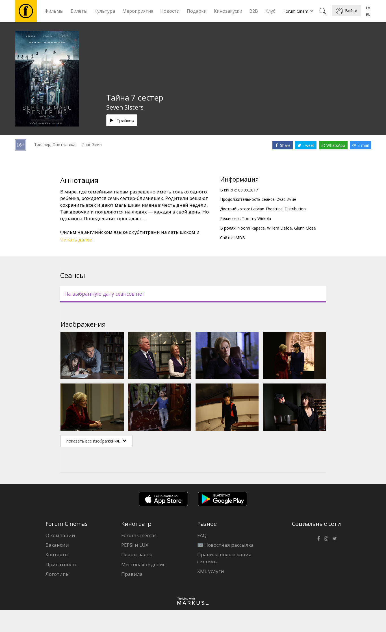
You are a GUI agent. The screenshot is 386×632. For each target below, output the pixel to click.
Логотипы (57, 574)
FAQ (202, 535)
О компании (60, 535)
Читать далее (76, 239)
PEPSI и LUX (134, 545)
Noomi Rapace (251, 228)
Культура (104, 11)
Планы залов (136, 554)
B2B (253, 11)
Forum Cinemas (139, 535)
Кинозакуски (228, 11)
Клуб (270, 11)
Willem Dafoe (279, 228)
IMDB (239, 237)
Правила (132, 574)
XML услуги (210, 571)
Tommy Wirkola (256, 218)
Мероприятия (137, 11)
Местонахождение (143, 564)
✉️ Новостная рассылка (225, 545)
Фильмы (54, 11)
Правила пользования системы (224, 558)
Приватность (61, 564)
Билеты (79, 11)
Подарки (197, 11)
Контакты (57, 554)
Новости (169, 11)
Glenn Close (305, 228)
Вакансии (57, 545)
